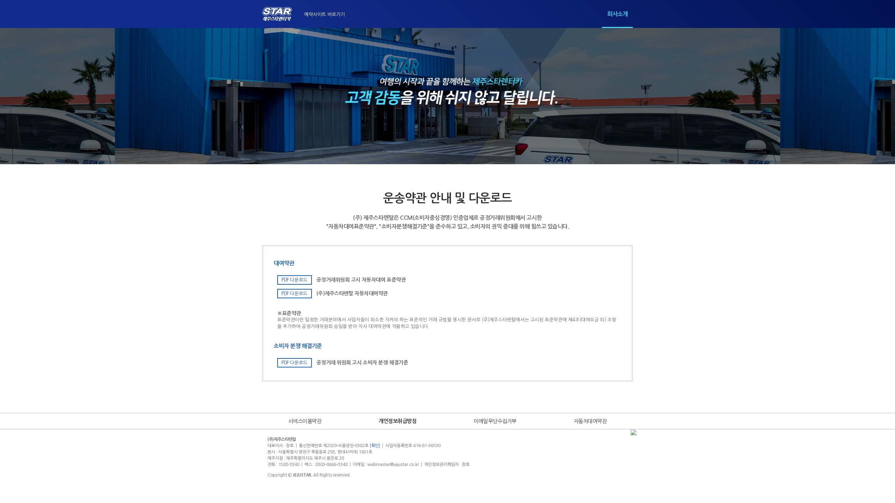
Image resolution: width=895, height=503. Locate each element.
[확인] (375, 446)
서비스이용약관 (305, 421)
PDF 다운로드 (294, 280)
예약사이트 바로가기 (324, 14)
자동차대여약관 (590, 421)
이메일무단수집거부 (495, 421)
